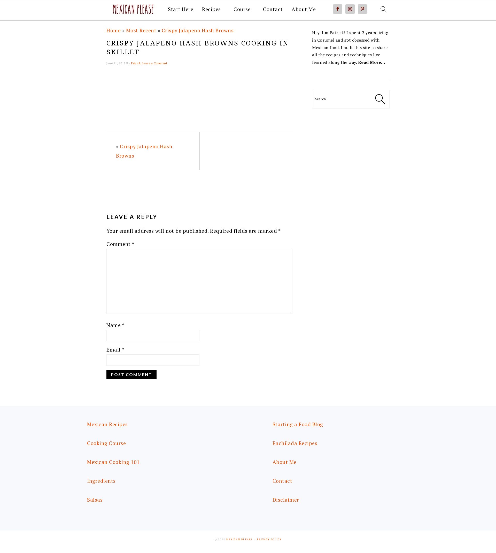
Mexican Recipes (107, 424)
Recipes (211, 9)
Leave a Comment (154, 63)
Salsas (95, 499)
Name (115, 325)
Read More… (371, 62)
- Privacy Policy (268, 539)
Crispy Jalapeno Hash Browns (198, 30)
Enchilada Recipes (295, 443)
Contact (273, 9)
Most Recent (141, 30)
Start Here (180, 9)
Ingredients (101, 480)
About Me (304, 9)
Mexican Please (239, 539)
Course (242, 9)
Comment (120, 243)
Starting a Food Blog (298, 424)
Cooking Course (106, 443)
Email (115, 349)
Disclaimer (286, 499)
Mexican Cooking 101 (113, 461)
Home (113, 30)
